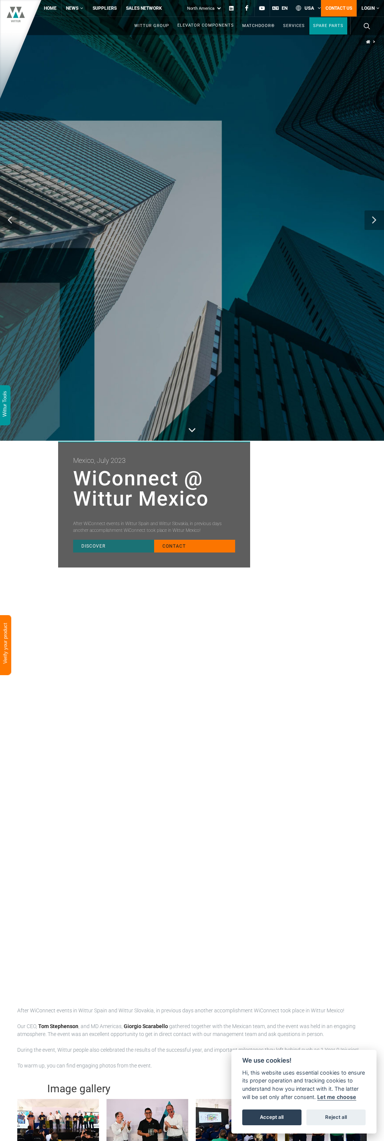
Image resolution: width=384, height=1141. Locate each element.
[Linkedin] (231, 8)
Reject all (336, 1117)
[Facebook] (246, 8)
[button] (10, 220)
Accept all (272, 1117)
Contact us (339, 8)
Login (368, 8)
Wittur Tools (5, 404)
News (72, 8)
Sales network (144, 8)
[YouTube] (262, 8)
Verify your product (5, 644)
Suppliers (105, 8)
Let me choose (336, 1097)
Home (50, 8)
